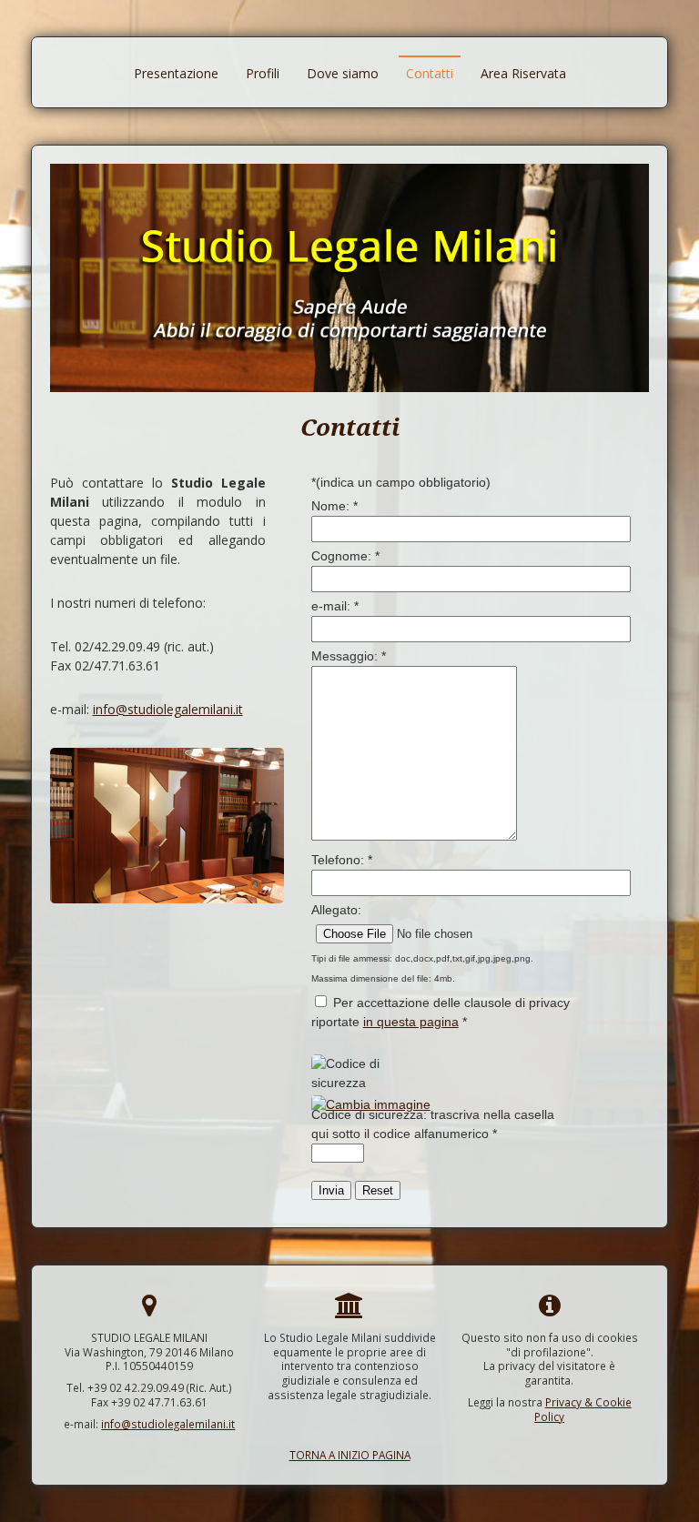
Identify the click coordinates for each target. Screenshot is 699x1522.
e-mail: (335, 606)
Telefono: (341, 859)
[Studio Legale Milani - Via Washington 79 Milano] (167, 898)
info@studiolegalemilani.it (168, 709)
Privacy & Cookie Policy (583, 1409)
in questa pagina (411, 1021)
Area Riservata (523, 73)
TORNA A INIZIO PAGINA (349, 1454)
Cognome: (345, 556)
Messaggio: (348, 656)
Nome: (334, 506)
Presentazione (176, 73)
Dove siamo (343, 73)
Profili (262, 73)
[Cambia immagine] (371, 1104)
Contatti (429, 73)
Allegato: (336, 909)
